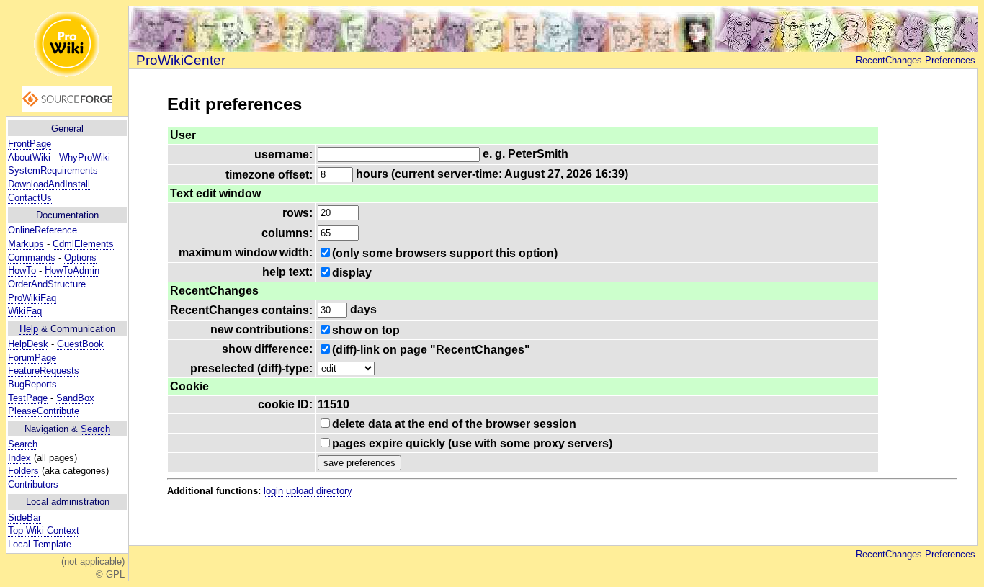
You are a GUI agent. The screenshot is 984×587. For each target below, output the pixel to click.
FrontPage (29, 143)
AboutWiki (29, 157)
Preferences (950, 60)
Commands (31, 257)
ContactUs (30, 197)
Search (95, 429)
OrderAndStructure (47, 284)
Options (80, 257)
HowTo (22, 270)
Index (19, 457)
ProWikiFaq (32, 297)
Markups (26, 243)
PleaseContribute (43, 410)
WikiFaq (25, 310)
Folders (23, 470)
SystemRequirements (53, 170)
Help (28, 328)
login (273, 490)
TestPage (28, 398)
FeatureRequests (43, 370)
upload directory (319, 490)
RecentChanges (889, 60)
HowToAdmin (72, 270)
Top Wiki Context (43, 530)
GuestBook (80, 344)
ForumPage (32, 357)
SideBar (24, 517)
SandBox (75, 398)
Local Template (39, 544)
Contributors (33, 484)
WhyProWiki (84, 157)
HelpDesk (28, 344)
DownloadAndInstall (49, 184)
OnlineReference (42, 230)
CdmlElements (83, 243)
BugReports (32, 384)
